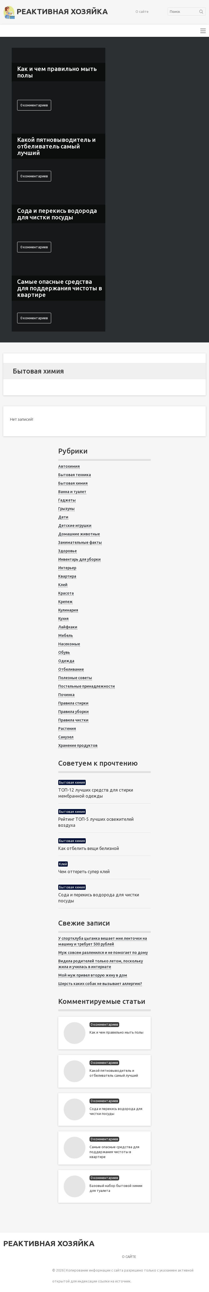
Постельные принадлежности (86, 686)
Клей (62, 585)
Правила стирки (73, 703)
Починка (66, 695)
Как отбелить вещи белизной (88, 848)
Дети (63, 517)
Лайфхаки (67, 627)
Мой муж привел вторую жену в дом (92, 975)
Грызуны (66, 508)
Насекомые (69, 644)
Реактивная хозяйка (61, 11)
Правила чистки (73, 720)
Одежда (66, 661)
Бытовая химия (73, 483)
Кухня (63, 618)
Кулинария (68, 610)
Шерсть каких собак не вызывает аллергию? (100, 983)
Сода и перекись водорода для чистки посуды (116, 1111)
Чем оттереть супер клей (84, 871)
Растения (67, 728)
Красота (66, 593)
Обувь (64, 652)
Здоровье (67, 551)
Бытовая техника (74, 475)
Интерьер (67, 568)
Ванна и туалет (72, 492)
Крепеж (65, 601)
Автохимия (69, 466)
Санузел (65, 737)
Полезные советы (75, 678)
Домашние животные (79, 534)
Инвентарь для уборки (79, 559)
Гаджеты (67, 500)
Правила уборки (73, 711)
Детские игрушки (74, 525)
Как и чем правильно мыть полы (116, 1032)
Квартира (67, 576)
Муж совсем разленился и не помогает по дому (103, 952)
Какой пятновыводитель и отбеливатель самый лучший (114, 1073)
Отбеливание (71, 669)
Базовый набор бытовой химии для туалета (116, 1188)
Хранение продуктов (77, 745)
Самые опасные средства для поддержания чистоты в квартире (114, 1152)
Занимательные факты (80, 542)
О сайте (142, 11)
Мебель (65, 635)
